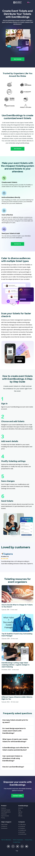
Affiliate (20, 816)
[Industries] (7, 554)
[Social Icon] (8, 846)
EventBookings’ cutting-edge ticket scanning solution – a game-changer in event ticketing (15, 665)
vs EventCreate (22, 834)
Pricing (3, 818)
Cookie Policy (16, 842)
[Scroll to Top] (17, 851)
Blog (19, 810)
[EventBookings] (17, 2)
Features (3, 808)
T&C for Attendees (6, 840)
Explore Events (5, 816)
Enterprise (4, 814)
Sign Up (20, 812)
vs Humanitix (21, 832)
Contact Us (4, 826)
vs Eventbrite (21, 826)
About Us (20, 808)
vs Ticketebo (21, 828)
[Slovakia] (28, 2)
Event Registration (6, 812)
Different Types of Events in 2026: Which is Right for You (17, 698)
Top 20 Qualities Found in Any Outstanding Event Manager (17, 635)
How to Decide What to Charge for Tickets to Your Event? (17, 606)
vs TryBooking (22, 824)
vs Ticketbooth (22, 830)
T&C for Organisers (18, 840)
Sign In (20, 814)
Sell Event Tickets (5, 810)
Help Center (4, 824)
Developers (4, 828)
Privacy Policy (28, 840)
